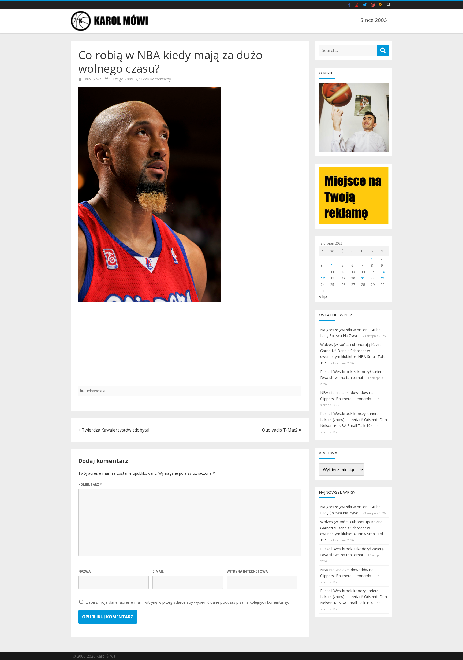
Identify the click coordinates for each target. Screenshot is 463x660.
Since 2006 (373, 20)
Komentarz (90, 484)
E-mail (158, 571)
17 (322, 278)
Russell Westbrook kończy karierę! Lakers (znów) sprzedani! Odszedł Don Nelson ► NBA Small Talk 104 (353, 419)
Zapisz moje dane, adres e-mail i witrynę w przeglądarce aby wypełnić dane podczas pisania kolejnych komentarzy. (187, 602)
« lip (323, 296)
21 (363, 278)
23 (382, 278)
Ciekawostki (95, 390)
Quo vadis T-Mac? (280, 430)
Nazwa (84, 571)
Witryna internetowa (247, 571)
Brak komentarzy (156, 79)
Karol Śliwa (92, 79)
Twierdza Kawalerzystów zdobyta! (115, 430)
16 (382, 271)
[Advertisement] (189, 348)
